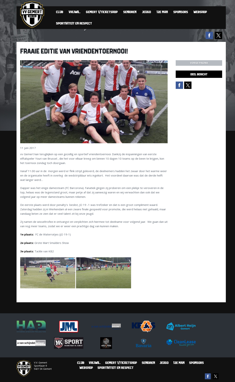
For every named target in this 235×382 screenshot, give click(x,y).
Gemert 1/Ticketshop (102, 12)
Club (59, 12)
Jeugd (146, 12)
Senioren (129, 12)
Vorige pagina (199, 62)
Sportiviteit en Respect (74, 23)
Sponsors (180, 12)
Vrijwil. (74, 12)
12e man (162, 12)
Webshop (200, 12)
